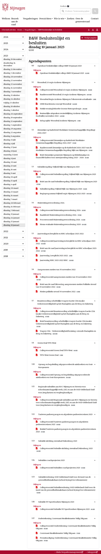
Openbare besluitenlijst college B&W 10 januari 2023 (64, 73)
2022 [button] (5, 231)
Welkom (6, 18)
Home (19, 30)
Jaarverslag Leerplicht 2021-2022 (56, 255)
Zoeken (63, 6)
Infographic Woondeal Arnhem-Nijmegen (60, 121)
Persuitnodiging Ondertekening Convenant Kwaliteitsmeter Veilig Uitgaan (66, 539)
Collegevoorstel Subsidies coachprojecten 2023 (62, 468)
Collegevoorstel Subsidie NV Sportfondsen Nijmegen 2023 (67, 509)
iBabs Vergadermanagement (68, 552)
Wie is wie (59, 18)
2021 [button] (5, 237)
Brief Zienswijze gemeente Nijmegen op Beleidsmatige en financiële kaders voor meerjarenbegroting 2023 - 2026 (62, 156)
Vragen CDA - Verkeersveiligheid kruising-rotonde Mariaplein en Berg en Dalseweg (66, 332)
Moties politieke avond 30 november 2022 (60, 291)
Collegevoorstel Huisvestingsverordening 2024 (62, 210)
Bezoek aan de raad (15, 21)
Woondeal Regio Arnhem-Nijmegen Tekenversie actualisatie (68, 99)
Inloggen (91, 552)
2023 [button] (5, 55)
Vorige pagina (90, 38)
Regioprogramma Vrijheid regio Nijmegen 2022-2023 (65, 193)
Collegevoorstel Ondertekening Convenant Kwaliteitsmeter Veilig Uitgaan (66, 527)
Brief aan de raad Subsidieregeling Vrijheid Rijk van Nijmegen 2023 (67, 182)
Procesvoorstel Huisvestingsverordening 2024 (62, 220)
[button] (95, 11)
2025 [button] (5, 43)
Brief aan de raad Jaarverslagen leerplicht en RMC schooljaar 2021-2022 (66, 249)
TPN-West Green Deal (51, 355)
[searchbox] (75, 11)
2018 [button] (5, 256)
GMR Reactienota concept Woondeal (58, 104)
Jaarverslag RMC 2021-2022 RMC (56, 260)
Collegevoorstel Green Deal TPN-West (58, 350)
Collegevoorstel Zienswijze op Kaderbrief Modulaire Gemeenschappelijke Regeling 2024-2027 (60, 141)
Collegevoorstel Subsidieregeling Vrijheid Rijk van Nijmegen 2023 (66, 175)
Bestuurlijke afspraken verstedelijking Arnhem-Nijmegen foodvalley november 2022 (63, 114)
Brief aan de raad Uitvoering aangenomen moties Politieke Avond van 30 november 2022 (66, 285)
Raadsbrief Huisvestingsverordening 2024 (60, 215)
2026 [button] (5, 37)
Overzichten (45, 18)
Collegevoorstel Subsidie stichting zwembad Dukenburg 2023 (65, 449)
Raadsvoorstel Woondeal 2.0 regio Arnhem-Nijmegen (65, 94)
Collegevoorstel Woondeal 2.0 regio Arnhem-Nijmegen (66, 90)
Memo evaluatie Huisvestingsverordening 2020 (63, 224)
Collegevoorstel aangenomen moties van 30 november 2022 (64, 278)
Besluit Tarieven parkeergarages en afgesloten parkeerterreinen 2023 (66, 430)
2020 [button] (5, 243)
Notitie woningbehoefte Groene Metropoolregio (63, 109)
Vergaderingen (30, 18)
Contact (95, 18)
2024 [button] (5, 49)
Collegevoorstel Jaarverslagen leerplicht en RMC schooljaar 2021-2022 (66, 242)
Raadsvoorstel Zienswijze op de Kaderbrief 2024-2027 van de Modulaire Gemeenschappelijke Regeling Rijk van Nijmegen (64, 149)
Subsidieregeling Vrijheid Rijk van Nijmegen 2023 (63, 189)
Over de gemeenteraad (83, 20)
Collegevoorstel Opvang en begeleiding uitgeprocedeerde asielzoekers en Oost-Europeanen (63, 376)
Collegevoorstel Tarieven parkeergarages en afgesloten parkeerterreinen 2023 (62, 423)
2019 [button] (5, 250)
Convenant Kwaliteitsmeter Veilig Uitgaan (60, 533)
